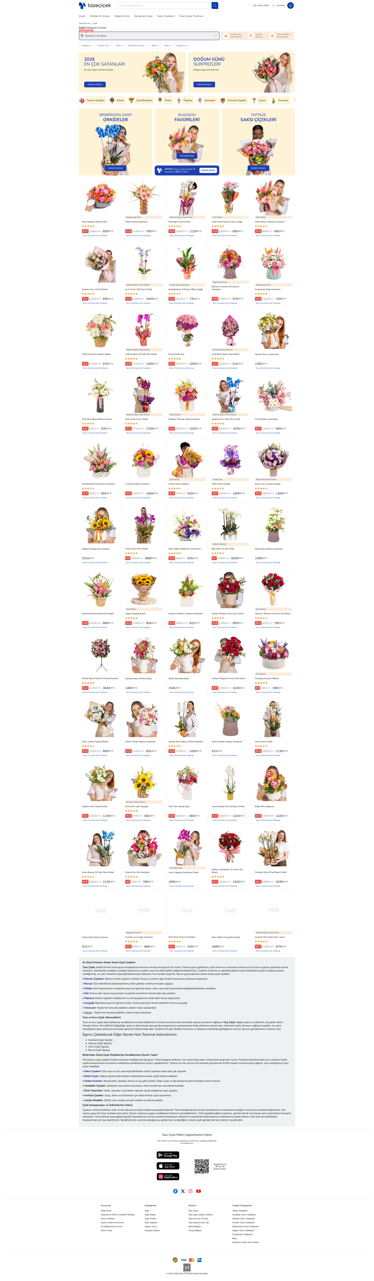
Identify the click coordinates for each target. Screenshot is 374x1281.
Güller (111, 100)
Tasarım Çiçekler (275, 100)
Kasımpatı (153, 100)
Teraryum (226, 100)
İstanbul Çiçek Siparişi (100, 1040)
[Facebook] (175, 1191)
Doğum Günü (122, 16)
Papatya (131, 100)
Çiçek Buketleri (87, 100)
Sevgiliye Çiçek (144, 16)
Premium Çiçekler (180, 100)
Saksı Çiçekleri (166, 16)
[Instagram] (190, 1191)
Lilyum (205, 100)
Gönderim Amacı (100, 16)
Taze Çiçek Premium (192, 16)
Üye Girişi (281, 5)
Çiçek (82, 16)
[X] (183, 1191)
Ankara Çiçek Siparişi (100, 1043)
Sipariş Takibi (263, 5)
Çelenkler (249, 100)
